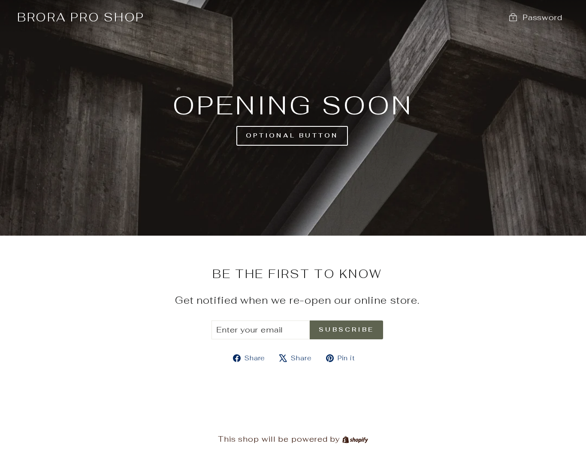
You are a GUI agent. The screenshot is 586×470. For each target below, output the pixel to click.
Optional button (292, 135)
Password (542, 17)
